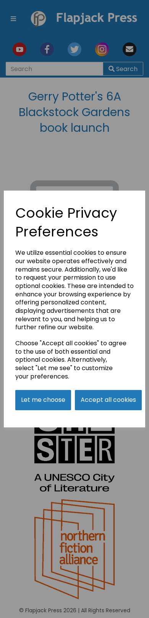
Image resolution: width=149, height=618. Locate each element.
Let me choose (43, 399)
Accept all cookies (108, 399)
